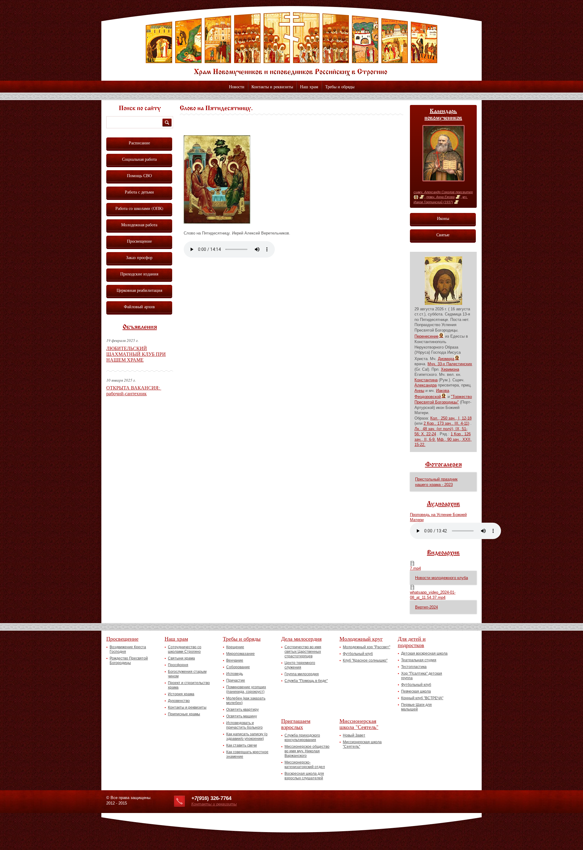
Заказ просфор (139, 257)
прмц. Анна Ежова (440, 197)
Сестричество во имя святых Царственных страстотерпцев (303, 651)
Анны (419, 390)
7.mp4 (415, 568)
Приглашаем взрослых (295, 724)
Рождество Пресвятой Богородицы (129, 660)
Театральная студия (418, 660)
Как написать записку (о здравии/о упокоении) (247, 736)
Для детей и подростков (412, 642)
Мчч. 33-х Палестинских (450, 364)
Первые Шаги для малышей (416, 707)
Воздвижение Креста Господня (128, 649)
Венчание (234, 660)
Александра (425, 385)
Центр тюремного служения (300, 665)
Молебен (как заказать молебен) (245, 700)
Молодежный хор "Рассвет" (366, 647)
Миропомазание (240, 654)
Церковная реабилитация (139, 290)
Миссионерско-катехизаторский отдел (305, 764)
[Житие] (421, 197)
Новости (236, 86)
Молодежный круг (361, 638)
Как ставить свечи (241, 745)
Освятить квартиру (242, 709)
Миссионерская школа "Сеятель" (358, 724)
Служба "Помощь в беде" (306, 681)
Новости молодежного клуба (441, 577)
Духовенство (179, 701)
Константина (426, 380)
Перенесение (426, 336)
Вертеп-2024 (426, 607)
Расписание (139, 143)
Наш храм (309, 86)
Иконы (443, 218)
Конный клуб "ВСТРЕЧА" (422, 698)
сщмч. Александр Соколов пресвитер (443, 192)
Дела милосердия (301, 638)
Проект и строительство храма (189, 685)
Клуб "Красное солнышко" (365, 660)
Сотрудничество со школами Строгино (184, 649)
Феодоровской (427, 396)
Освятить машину (241, 716)
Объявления (140, 327)
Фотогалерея (443, 465)
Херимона (450, 369)
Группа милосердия (302, 674)
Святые (442, 235)
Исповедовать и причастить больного (244, 725)
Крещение (235, 647)
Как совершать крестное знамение (247, 754)
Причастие (235, 680)
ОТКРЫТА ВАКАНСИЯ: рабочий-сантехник (133, 390)
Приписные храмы (184, 714)
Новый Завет (354, 735)
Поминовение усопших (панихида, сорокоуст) (246, 689)
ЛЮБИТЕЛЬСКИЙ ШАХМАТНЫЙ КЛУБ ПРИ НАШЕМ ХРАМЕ (136, 354)
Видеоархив (443, 553)
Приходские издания (139, 274)
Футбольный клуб (358, 654)
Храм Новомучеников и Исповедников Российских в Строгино (291, 44)
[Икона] (416, 197)
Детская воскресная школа (424, 653)
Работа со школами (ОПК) (139, 208)
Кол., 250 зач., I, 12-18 (451, 418)
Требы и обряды (339, 86)
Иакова (442, 390)
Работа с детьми (139, 192)
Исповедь (234, 674)
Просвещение (139, 241)
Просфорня (178, 665)
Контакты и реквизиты (272, 86)
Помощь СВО (139, 175)
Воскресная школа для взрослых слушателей (304, 775)
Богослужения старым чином (187, 674)
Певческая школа (416, 691)
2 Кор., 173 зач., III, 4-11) (446, 423)
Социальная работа (139, 159)
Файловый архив (139, 306)
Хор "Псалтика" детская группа (421, 675)
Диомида (446, 358)
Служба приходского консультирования (302, 737)
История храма (181, 694)
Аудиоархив (443, 504)
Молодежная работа (139, 225)
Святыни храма (181, 658)
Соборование (238, 667)
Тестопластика (414, 667)
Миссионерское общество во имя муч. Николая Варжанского (307, 751)
